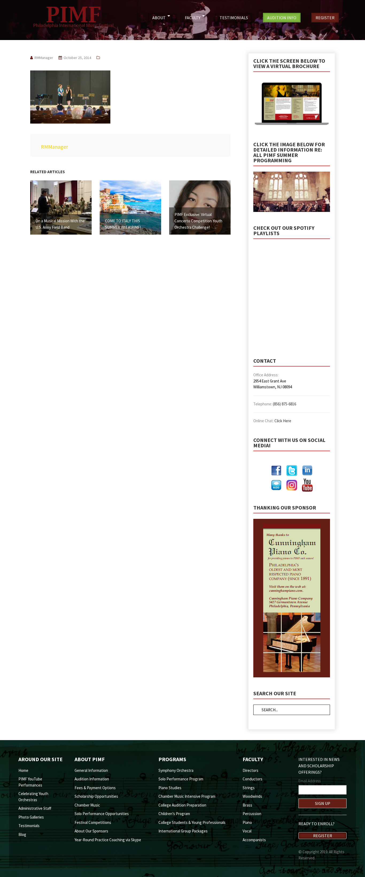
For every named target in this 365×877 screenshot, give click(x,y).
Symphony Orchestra (175, 770)
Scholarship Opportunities (96, 796)
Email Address (309, 780)
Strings (249, 787)
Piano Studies (169, 787)
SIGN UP (322, 803)
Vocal (247, 830)
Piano (247, 822)
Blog (22, 834)
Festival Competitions (93, 822)
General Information (91, 770)
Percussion (252, 813)
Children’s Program (174, 813)
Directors (250, 770)
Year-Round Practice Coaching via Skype (108, 839)
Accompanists (254, 839)
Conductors (252, 778)
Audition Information (92, 778)
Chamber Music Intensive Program (186, 796)
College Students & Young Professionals (192, 822)
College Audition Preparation (182, 805)
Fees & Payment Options (95, 787)
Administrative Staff (34, 808)
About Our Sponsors (91, 830)
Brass (247, 805)
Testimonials (29, 825)
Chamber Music (87, 805)
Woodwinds (252, 796)
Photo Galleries (31, 817)
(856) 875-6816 (284, 403)
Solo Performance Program (180, 778)
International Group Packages (183, 830)
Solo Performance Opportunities (102, 813)
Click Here (282, 420)
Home (23, 770)
